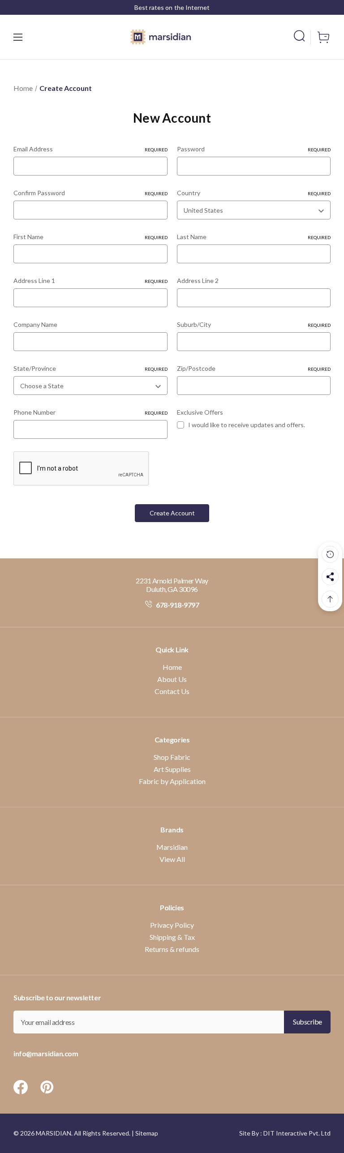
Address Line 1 (90, 280)
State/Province (90, 368)
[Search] (301, 36)
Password (254, 149)
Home (172, 667)
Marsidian (172, 847)
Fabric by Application (172, 781)
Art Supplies (172, 769)
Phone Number (90, 412)
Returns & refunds (172, 949)
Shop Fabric (172, 757)
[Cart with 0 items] (321, 37)
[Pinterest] (47, 1087)
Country (254, 193)
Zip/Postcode (254, 368)
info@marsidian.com (45, 1053)
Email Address (90, 149)
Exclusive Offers (200, 412)
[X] (20, 1087)
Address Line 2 (198, 280)
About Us (172, 679)
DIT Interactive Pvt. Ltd (297, 1133)
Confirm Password (90, 193)
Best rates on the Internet (172, 7)
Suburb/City (254, 324)
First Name (90, 236)
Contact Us (172, 691)
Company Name (35, 324)
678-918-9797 (177, 604)
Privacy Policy (172, 925)
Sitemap (146, 1133)
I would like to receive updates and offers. (246, 425)
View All (172, 859)
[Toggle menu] (29, 37)
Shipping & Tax (172, 937)
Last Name (254, 236)
